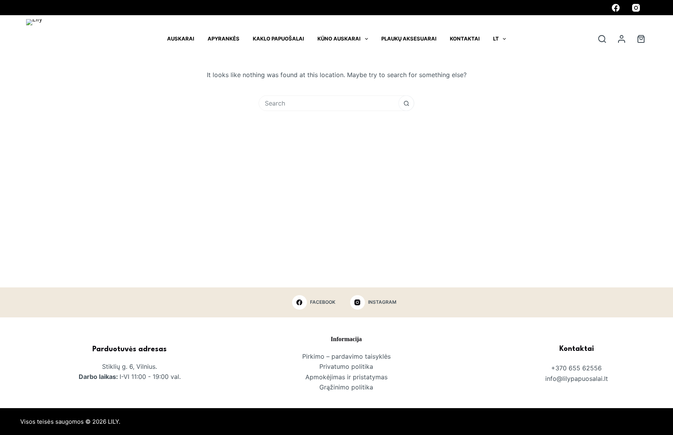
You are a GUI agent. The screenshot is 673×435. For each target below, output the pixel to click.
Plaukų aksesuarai (409, 38)
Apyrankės (224, 38)
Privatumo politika (346, 366)
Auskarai (180, 38)
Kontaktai (465, 38)
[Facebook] (616, 8)
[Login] (621, 39)
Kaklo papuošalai (278, 38)
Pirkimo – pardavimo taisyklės (346, 356)
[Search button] (406, 103)
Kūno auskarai (339, 38)
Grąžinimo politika (346, 387)
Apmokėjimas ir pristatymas (346, 377)
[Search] (602, 39)
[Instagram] (636, 8)
